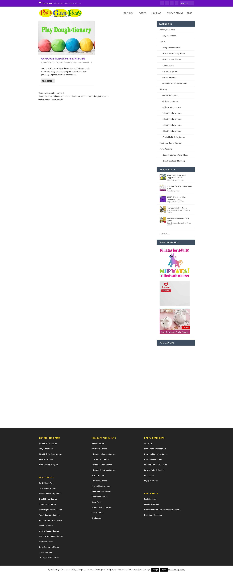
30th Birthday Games (172, 113)
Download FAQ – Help (153, 459)
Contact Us (149, 475)
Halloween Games (99, 449)
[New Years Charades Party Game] (163, 220)
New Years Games (177, 210)
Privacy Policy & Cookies (154, 470)
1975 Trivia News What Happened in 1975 (176, 176)
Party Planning (175, 13)
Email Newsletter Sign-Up (170, 143)
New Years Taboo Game (177, 208)
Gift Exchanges (98, 475)
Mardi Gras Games (99, 497)
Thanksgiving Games (100, 459)
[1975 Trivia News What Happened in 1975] (163, 177)
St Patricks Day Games (101, 507)
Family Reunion (169, 77)
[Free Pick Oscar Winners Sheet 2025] (163, 188)
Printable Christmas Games (103, 470)
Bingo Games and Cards (49, 547)
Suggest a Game (151, 481)
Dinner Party (168, 65)
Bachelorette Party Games (174, 53)
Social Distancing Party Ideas (175, 155)
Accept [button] (155, 570)
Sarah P (45, 62)
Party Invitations (151, 504)
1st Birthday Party (66, 62)
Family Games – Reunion (49, 515)
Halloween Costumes (153, 515)
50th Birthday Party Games (50, 454)
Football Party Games (101, 486)
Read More (47, 81)
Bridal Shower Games (172, 59)
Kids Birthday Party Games (50, 520)
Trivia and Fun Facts (177, 180)
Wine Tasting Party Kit (48, 465)
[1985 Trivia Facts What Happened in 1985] (163, 199)
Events (142, 13)
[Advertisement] (176, 384)
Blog (189, 13)
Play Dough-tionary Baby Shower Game (63, 58)
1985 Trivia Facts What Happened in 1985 (176, 198)
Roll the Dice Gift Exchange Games (67, 3)
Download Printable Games (155, 454)
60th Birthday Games (172, 131)
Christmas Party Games (102, 465)
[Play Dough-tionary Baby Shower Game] (66, 38)
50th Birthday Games (172, 125)
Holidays (156, 13)
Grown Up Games (170, 71)
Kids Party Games (170, 101)
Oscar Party (171, 191)
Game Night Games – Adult (50, 509)
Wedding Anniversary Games (175, 83)
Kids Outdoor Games (172, 107)
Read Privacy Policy (176, 569)
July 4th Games (169, 36)
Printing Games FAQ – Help (155, 465)
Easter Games (97, 513)
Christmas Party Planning (174, 161)
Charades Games (177, 223)
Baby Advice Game (46, 449)
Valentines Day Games (101, 491)
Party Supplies (150, 499)
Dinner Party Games (47, 504)
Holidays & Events (167, 29)
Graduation (96, 518)
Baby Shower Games (80, 62)
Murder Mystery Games (49, 531)
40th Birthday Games (172, 119)
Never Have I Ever (46, 459)
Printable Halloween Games (103, 454)
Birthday (128, 13)
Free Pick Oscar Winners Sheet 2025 (179, 187)
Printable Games (46, 541)
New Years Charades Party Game (178, 219)
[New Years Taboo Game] (163, 209)
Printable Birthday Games (174, 137)
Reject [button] (164, 570)
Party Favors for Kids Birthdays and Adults (162, 509)
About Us (148, 443)
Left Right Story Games (49, 557)
